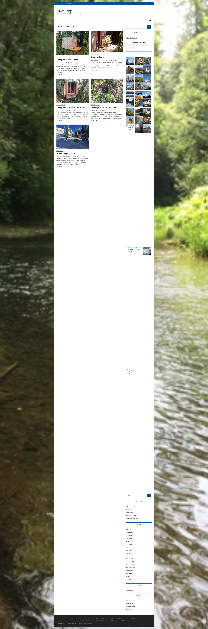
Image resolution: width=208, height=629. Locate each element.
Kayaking (66, 20)
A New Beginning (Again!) (103, 620)
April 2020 (129, 553)
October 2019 (130, 570)
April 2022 (129, 529)
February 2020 (130, 559)
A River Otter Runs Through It (134, 506)
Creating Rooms (97, 57)
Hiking (73, 20)
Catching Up (129, 512)
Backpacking (59, 150)
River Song (64, 11)
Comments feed (130, 606)
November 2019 (130, 567)
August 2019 (129, 576)
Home (59, 20)
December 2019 (130, 564)
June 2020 (129, 547)
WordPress (77, 623)
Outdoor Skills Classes (90, 620)
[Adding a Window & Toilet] (72, 43)
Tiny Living (100, 20)
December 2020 (130, 532)
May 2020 (129, 550)
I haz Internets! (130, 509)
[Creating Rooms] (107, 41)
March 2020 (129, 556)
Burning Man (82, 20)
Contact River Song (124, 620)
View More (60, 75)
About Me (118, 20)
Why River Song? (114, 620)
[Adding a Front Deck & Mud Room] (72, 91)
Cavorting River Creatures (133, 518)
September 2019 (130, 573)
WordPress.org (130, 609)
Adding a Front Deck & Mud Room (70, 107)
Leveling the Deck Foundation (103, 107)
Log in (127, 600)
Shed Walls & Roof (131, 515)
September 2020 (130, 538)
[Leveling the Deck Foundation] (107, 91)
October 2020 (130, 535)
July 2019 (129, 579)
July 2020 (129, 544)
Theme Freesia (71, 623)
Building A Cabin (60, 56)
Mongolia (91, 20)
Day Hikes (97, 618)
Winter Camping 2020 (65, 153)
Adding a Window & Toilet (67, 59)
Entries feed (129, 603)
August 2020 (129, 541)
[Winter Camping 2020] (72, 137)
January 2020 (130, 562)
